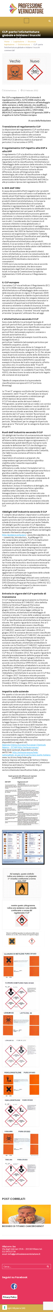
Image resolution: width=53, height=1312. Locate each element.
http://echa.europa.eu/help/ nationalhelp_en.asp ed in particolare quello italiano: (26, 753)
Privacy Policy (10, 1297)
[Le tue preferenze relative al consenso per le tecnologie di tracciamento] (4, 1307)
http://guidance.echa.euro (14, 535)
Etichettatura (10, 90)
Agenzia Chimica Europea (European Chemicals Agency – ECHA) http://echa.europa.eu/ (24, 746)
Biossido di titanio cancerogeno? (23, 1226)
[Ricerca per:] (26, 1266)
